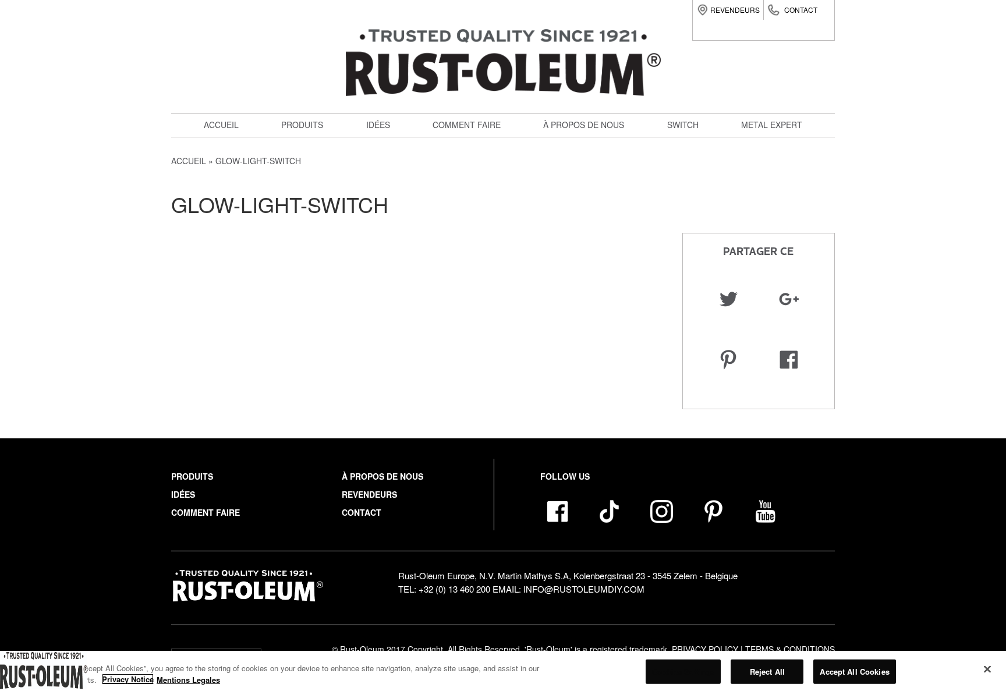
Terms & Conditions (790, 649)
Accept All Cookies (854, 671)
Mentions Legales (188, 679)
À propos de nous (583, 124)
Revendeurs (735, 10)
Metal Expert (771, 124)
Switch (303, 223)
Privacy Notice (128, 679)
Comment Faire (205, 512)
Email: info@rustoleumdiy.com (568, 589)
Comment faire (467, 124)
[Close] (987, 669)
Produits (302, 124)
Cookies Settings (683, 671)
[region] (503, 671)
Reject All (767, 671)
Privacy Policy (705, 649)
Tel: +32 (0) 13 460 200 (444, 589)
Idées (378, 124)
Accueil (221, 124)
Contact (800, 10)
